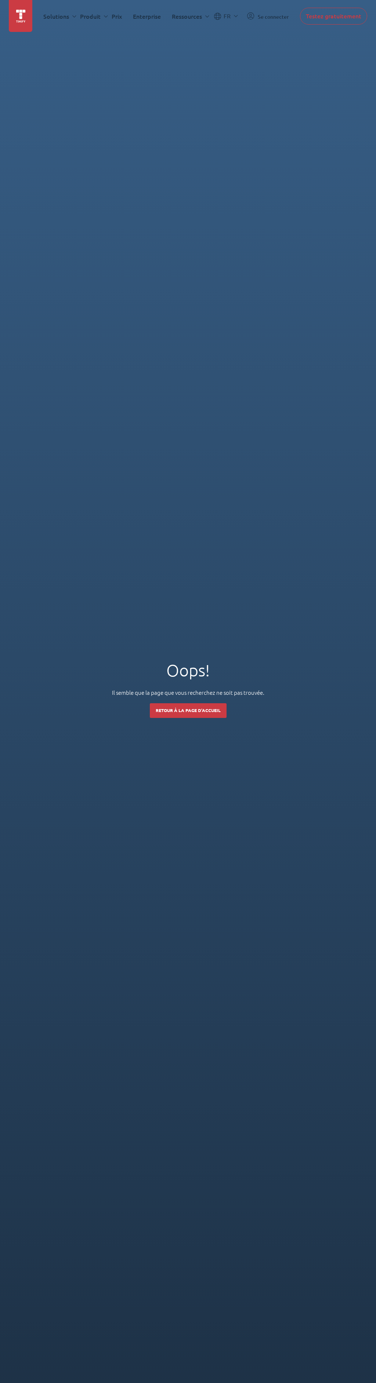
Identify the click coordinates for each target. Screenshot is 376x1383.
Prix (117, 16)
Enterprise (147, 16)
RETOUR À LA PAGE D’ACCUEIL (188, 710)
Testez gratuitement (333, 15)
